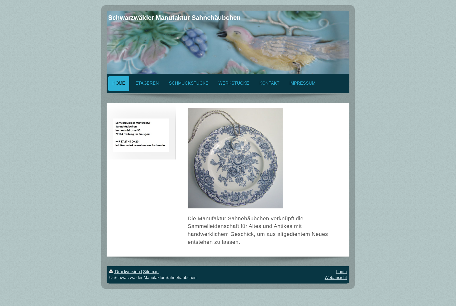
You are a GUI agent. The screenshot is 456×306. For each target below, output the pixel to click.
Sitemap (151, 272)
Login (341, 272)
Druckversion (127, 272)
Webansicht (336, 277)
